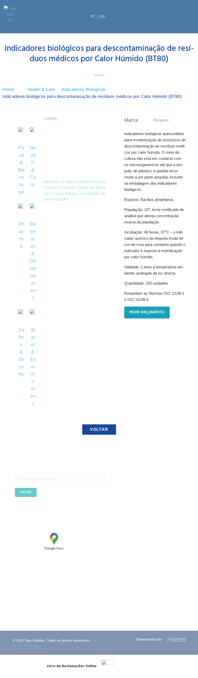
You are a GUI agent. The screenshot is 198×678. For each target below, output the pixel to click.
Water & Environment (33, 366)
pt (93, 16)
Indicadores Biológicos (83, 89)
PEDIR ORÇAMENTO (146, 312)
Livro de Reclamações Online (71, 666)
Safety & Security (21, 352)
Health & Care (41, 89)
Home (8, 89)
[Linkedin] (31, 509)
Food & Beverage (21, 169)
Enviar (25, 492)
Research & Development (33, 260)
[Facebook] (18, 509)
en (102, 16)
